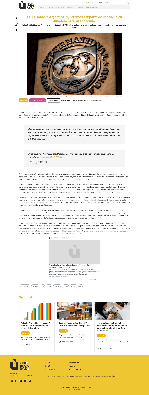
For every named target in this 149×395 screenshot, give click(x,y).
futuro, (66, 286)
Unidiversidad (53, 100)
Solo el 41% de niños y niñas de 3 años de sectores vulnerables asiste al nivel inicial (35, 325)
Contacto (79, 376)
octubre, (73, 286)
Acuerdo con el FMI (37, 100)
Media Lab (80, 7)
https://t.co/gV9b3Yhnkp (51, 157)
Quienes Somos (56, 376)
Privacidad (65, 376)
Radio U (50, 7)
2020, (81, 286)
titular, (49, 286)
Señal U (42, 7)
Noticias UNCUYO (91, 7)
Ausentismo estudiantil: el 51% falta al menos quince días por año (74, 324)
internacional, (24, 286)
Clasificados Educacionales (103, 376)
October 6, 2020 (32, 164)
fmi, (42, 286)
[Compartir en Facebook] (16, 30)
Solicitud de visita (89, 376)
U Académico (70, 7)
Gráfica (72, 376)
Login (115, 376)
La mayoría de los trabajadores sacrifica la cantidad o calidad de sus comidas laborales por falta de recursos (112, 327)
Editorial (47, 376)
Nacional (23, 100)
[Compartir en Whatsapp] (16, 24)
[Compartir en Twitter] (16, 18)
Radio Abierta (59, 7)
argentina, (35, 286)
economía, (57, 286)
